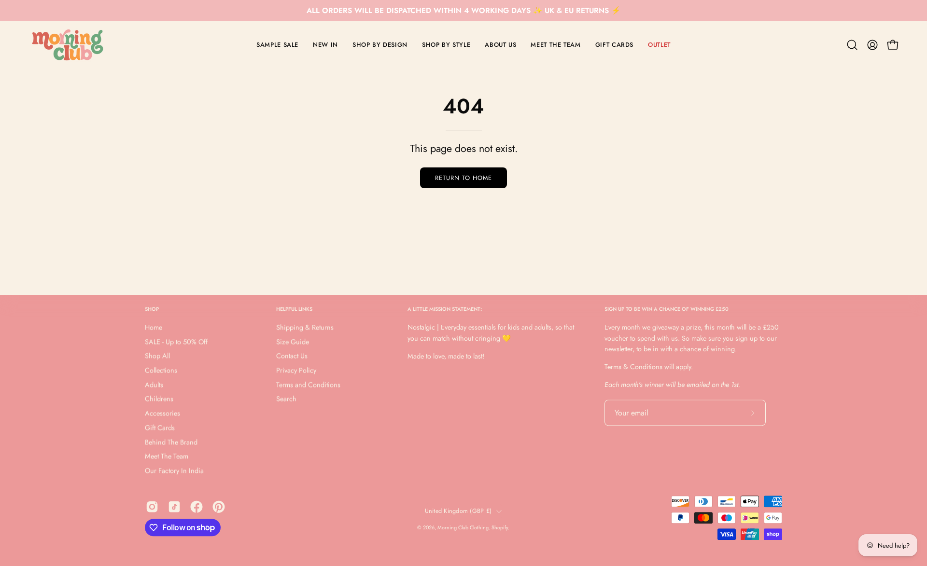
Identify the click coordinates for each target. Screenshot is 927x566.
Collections (161, 370)
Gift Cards (160, 427)
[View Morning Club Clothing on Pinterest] (218, 506)
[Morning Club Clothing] (67, 45)
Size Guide (292, 341)
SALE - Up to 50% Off (176, 341)
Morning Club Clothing (463, 528)
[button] (852, 45)
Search (286, 399)
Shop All (157, 356)
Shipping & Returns (305, 327)
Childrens (159, 399)
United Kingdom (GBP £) (458, 511)
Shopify (500, 528)
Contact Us (292, 356)
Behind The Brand (171, 442)
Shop (152, 309)
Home (153, 327)
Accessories (162, 413)
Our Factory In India (174, 470)
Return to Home (463, 177)
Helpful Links (294, 309)
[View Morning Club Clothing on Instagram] (152, 506)
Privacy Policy (296, 370)
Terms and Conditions (308, 384)
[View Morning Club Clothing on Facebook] (196, 506)
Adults (154, 384)
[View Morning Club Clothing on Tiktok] (174, 506)
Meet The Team (166, 456)
